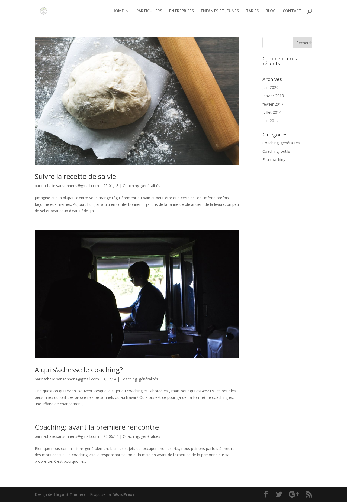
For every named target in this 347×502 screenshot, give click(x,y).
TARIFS (252, 11)
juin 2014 (270, 120)
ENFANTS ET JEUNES (220, 11)
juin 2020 (270, 87)
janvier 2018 (273, 95)
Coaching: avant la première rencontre (97, 427)
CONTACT (292, 11)
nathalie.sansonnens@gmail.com (70, 185)
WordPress (123, 494)
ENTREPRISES (181, 11)
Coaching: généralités (141, 185)
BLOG (271, 11)
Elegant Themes (69, 494)
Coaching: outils (276, 151)
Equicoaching (273, 159)
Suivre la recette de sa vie (75, 176)
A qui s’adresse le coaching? (79, 369)
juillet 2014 (271, 112)
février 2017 (272, 104)
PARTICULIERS (149, 11)
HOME (118, 11)
